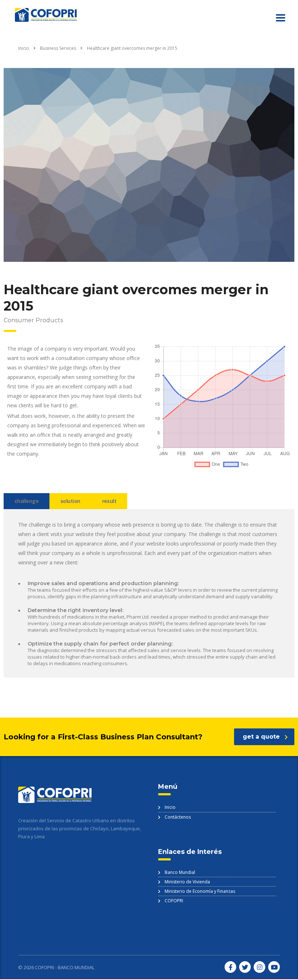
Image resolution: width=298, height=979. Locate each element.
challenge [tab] (27, 501)
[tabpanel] (149, 593)
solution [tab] (70, 501)
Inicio (23, 48)
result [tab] (109, 501)
